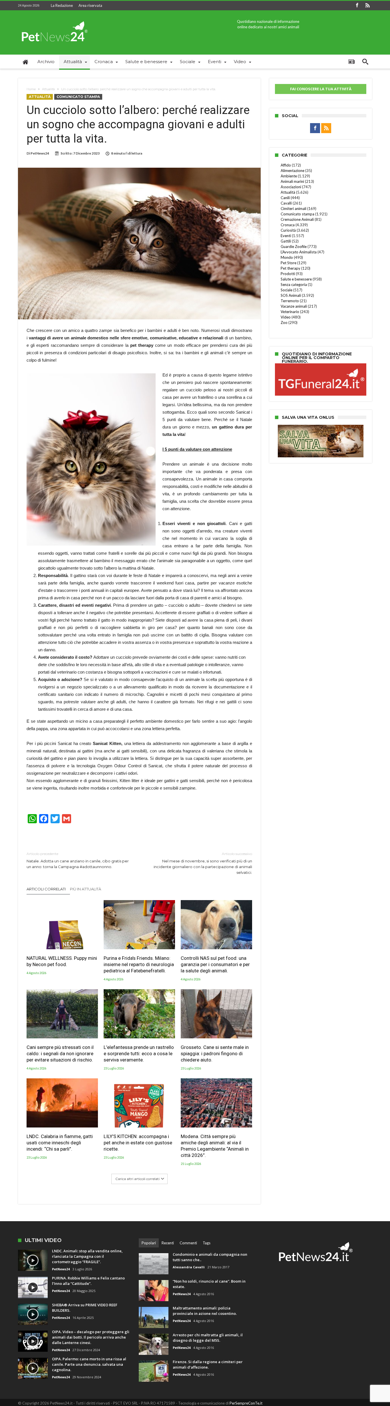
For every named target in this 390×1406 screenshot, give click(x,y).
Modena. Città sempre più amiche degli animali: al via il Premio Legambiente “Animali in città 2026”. (215, 1145)
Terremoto (290, 301)
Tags (206, 1243)
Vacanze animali (294, 306)
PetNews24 (40, 153)
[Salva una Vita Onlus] (320, 427)
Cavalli (286, 203)
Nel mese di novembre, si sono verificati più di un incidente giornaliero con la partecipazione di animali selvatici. (203, 863)
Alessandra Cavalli (189, 1267)
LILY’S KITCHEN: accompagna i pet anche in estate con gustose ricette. (138, 1142)
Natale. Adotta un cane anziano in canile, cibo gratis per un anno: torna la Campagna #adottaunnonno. (78, 860)
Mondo (287, 257)
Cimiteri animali (293, 208)
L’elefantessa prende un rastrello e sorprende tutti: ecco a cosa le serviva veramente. (139, 1053)
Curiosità (288, 230)
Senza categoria (294, 284)
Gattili (286, 241)
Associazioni (291, 187)
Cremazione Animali (297, 219)
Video (286, 317)
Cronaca (288, 225)
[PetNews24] (53, 19)
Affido (286, 165)
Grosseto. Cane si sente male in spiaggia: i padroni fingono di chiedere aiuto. (215, 1053)
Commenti (188, 1243)
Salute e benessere (296, 279)
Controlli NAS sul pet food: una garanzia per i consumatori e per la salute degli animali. (215, 964)
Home (31, 89)
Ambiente (289, 176)
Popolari (149, 1243)
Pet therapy (290, 268)
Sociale (286, 290)
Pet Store (288, 263)
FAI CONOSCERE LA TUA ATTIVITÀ (320, 88)
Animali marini (292, 181)
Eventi (286, 235)
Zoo (284, 322)
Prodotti (288, 273)
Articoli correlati (46, 889)
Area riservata (90, 5)
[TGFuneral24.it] (320, 364)
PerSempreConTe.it (246, 1403)
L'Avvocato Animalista (299, 252)
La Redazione (62, 5)
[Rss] (367, 5)
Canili (285, 197)
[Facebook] (356, 5)
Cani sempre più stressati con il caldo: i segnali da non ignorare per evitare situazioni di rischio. (60, 1053)
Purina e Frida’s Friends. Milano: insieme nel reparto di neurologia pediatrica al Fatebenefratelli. (139, 964)
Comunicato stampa (78, 97)
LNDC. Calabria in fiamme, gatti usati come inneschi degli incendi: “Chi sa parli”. (60, 1142)
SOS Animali (291, 295)
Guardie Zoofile (294, 246)
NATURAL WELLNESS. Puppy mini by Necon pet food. (62, 961)
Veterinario (290, 311)
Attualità (48, 89)
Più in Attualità (85, 889)
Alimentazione (292, 170)
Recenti (168, 1243)
